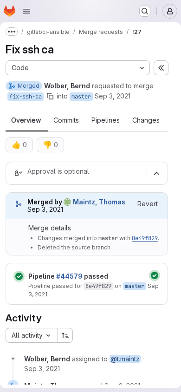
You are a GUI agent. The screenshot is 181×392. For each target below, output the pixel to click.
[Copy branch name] (50, 96)
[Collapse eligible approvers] (156, 173)
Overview (26, 120)
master (81, 96)
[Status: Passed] (19, 276)
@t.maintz (125, 359)
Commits (66, 120)
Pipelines (105, 120)
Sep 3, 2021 (112, 96)
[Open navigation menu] (26, 11)
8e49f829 (145, 238)
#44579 (69, 276)
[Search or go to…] (144, 11)
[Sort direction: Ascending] (65, 335)
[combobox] (32, 335)
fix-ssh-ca (25, 96)
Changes (146, 120)
